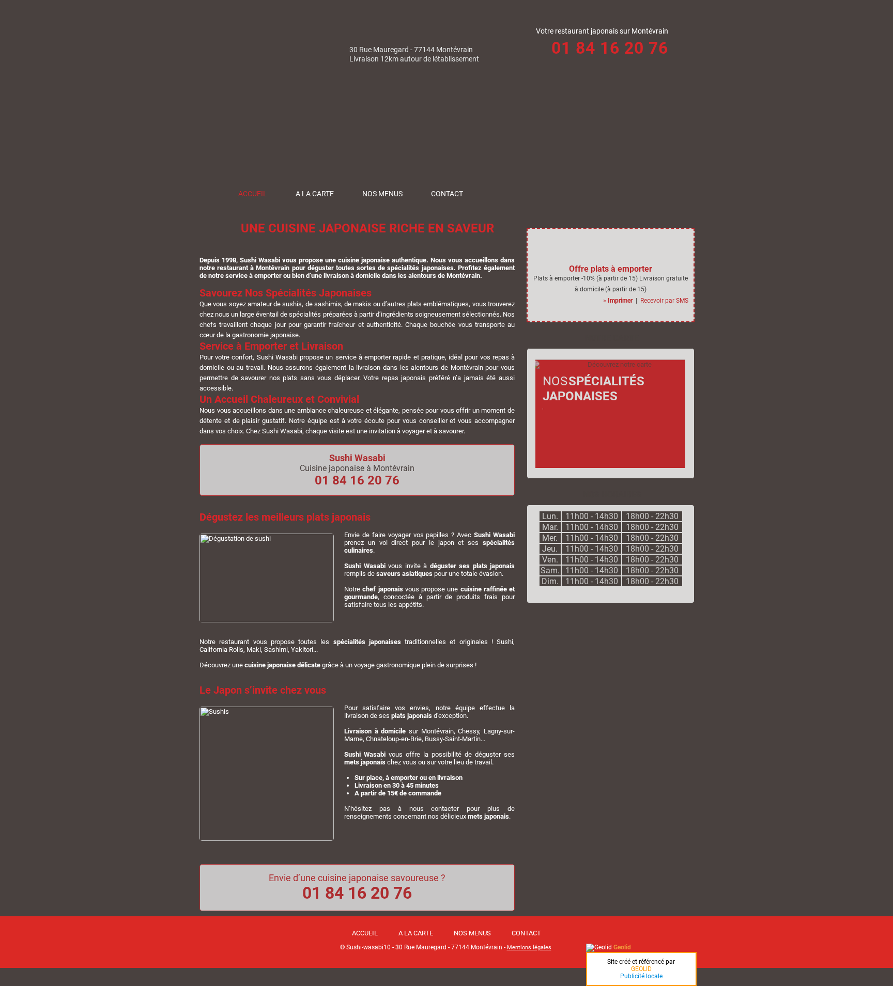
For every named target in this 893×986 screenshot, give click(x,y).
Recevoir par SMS (664, 300)
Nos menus (382, 194)
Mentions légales (529, 947)
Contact (447, 194)
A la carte (315, 194)
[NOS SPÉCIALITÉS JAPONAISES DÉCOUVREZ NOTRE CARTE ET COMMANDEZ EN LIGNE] (606, 465)
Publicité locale (641, 976)
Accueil (252, 194)
